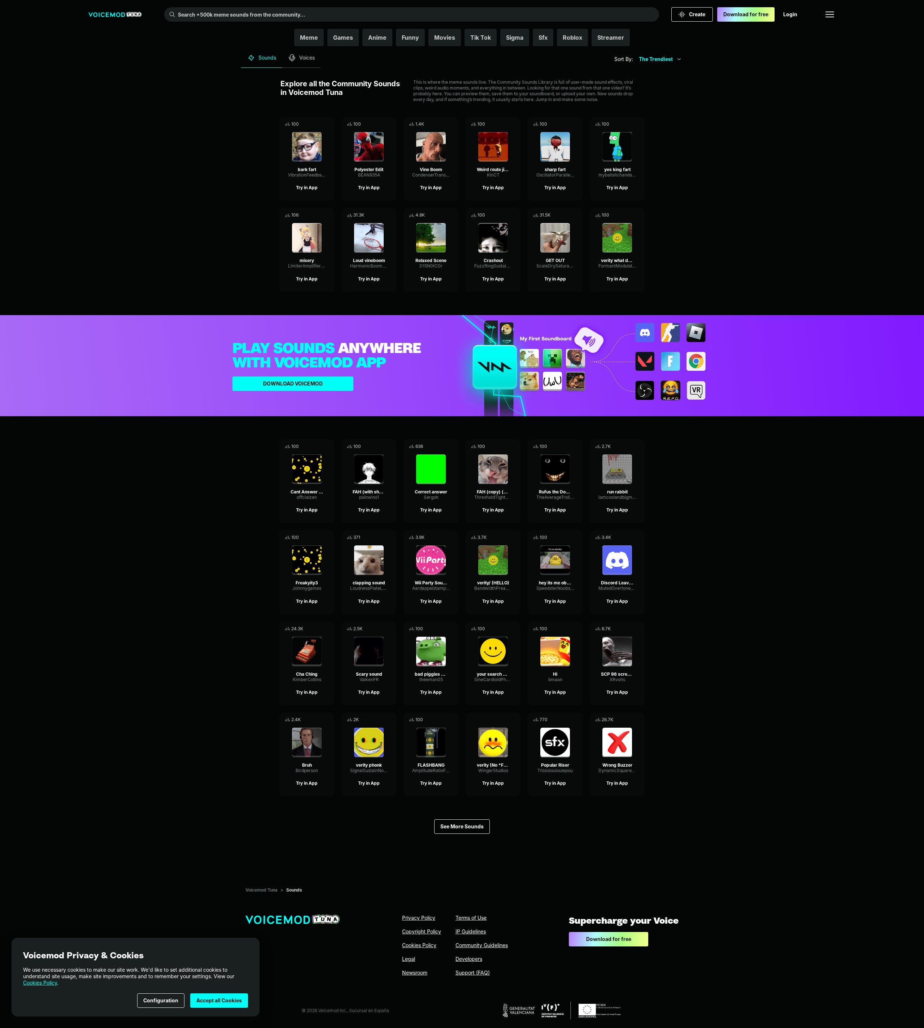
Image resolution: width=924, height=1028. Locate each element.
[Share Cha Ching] (318, 628)
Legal (408, 959)
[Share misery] (318, 215)
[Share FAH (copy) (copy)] (505, 446)
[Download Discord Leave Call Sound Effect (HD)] (639, 537)
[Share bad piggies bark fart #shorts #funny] (443, 628)
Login (790, 14)
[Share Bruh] (318, 719)
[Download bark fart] (328, 124)
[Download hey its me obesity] (577, 537)
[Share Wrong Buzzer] (629, 719)
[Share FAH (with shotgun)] (380, 446)
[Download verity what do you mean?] (639, 215)
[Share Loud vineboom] (380, 215)
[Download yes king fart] (639, 124)
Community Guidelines (482, 945)
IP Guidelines (471, 931)
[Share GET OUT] (567, 215)
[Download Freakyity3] (328, 537)
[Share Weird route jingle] (505, 124)
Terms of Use (471, 918)
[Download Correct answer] (453, 446)
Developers (469, 959)
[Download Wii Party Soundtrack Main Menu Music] (453, 537)
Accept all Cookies (219, 1000)
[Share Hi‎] (567, 628)
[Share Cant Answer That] (318, 446)
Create (697, 14)
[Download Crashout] (515, 215)
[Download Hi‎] (577, 628)
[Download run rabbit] (639, 446)
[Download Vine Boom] (453, 124)
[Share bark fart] (318, 124)
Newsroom (414, 973)
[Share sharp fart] (567, 124)
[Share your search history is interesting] (505, 628)
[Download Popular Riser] (577, 719)
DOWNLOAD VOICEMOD (293, 383)
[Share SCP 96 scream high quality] (629, 628)
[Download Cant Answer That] (328, 446)
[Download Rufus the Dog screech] (577, 446)
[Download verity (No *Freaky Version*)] (515, 719)
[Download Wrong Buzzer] (639, 719)
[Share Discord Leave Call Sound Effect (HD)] (629, 537)
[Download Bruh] (328, 719)
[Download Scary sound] (391, 628)
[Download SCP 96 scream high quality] (639, 628)
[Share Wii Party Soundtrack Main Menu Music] (443, 537)
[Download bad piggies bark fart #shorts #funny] (453, 628)
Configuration (160, 1000)
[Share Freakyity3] (318, 537)
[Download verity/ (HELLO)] (515, 537)
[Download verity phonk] (391, 719)
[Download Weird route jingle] (515, 124)
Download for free (745, 14)
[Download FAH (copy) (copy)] (515, 446)
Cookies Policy (40, 983)
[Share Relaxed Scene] (443, 215)
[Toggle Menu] (830, 14)
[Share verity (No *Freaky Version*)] (505, 719)
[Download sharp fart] (577, 124)
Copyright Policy (421, 931)
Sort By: (623, 59)
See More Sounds (462, 826)
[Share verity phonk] (380, 719)
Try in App (307, 187)
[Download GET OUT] (577, 215)
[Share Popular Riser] (567, 719)
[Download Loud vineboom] (391, 215)
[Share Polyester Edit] (380, 124)
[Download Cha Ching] (328, 628)
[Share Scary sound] (380, 628)
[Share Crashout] (505, 215)
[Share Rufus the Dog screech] (567, 446)
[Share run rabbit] (629, 446)
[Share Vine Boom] (443, 124)
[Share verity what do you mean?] (629, 215)
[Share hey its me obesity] (567, 537)
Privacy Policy (418, 918)
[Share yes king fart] (629, 124)
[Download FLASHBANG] (453, 719)
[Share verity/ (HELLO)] (505, 537)
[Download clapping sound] (391, 537)
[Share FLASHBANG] (443, 719)
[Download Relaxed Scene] (453, 215)
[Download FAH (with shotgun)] (391, 446)
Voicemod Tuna (261, 890)
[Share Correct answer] (443, 446)
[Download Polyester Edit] (391, 124)
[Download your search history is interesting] (515, 628)
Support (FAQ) (473, 973)
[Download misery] (328, 215)
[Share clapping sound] (380, 537)
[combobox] (660, 59)
